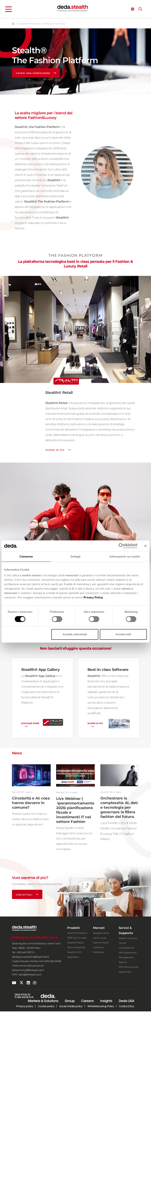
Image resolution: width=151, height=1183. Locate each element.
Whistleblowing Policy (100, 1006)
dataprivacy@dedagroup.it (28, 969)
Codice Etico (126, 1006)
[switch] (57, 619)
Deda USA (126, 1001)
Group (70, 1001)
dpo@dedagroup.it (30, 974)
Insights (106, 1001)
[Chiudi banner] (145, 546)
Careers (87, 1001)
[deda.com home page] (72, 8)
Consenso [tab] (26, 556)
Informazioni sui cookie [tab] (125, 556)
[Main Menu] (8, 9)
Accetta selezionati (75, 634)
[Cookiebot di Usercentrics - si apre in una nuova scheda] (121, 546)
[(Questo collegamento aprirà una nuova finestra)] (14, 983)
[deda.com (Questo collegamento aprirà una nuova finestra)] (48, 995)
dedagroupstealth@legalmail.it (30, 956)
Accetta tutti (123, 634)
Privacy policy (24, 1006)
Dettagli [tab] (76, 556)
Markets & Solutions (43, 1001)
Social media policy (71, 1006)
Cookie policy (46, 1006)
